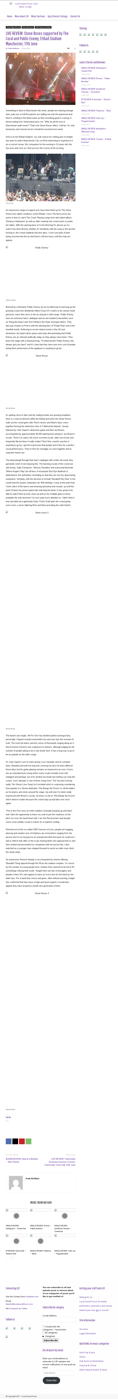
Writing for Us (85, 1297)
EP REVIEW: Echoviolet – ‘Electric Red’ (96, 101)
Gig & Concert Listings (58, 16)
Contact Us (75, 16)
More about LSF (22, 16)
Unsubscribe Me (52, 1326)
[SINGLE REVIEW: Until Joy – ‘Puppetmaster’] (64, 1241)
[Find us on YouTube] (93, 52)
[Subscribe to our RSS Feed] (89, 52)
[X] (15, 1141)
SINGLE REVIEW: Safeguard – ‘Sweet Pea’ (94, 69)
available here (32, 1296)
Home (9, 16)
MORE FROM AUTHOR (41, 1202)
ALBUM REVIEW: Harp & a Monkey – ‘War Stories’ (22, 1160)
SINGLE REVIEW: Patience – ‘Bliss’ (96, 111)
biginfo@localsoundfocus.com (19, 1304)
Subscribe (51, 1380)
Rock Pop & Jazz (27, 27)
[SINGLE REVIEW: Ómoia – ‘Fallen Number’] (40, 1216)
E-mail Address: (50, 1315)
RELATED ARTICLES (17, 1202)
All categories (51, 1332)
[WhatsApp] (28, 1141)
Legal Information (87, 1333)
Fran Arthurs (13, 48)
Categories (50, 1336)
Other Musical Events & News (93, 1369)
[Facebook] (9, 1141)
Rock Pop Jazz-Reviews (43, 27)
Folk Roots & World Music (91, 1361)
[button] (108, 16)
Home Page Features (13, 27)
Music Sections (38, 16)
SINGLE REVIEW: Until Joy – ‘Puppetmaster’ (93, 119)
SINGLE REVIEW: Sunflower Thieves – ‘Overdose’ (62, 1228)
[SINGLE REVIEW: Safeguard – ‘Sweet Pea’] (16, 1216)
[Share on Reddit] (89, 35)
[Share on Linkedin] (98, 35)
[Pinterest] (22, 1141)
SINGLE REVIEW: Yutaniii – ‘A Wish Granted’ (96, 140)
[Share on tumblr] (102, 35)
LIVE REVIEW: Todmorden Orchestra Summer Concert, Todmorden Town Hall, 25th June (59, 1162)
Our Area (83, 1329)
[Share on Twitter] (85, 35)
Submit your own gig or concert (94, 1310)
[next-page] (12, 1258)
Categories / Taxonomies (54, 1329)
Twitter (24, 1308)
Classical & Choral (87, 1365)
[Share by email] (106, 35)
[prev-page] (7, 1258)
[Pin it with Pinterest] (93, 35)
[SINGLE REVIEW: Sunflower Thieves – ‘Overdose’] (64, 1216)
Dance (82, 1356)
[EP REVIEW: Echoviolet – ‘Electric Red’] (16, 1241)
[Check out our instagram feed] (98, 52)
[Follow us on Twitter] (85, 52)
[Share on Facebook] (81, 35)
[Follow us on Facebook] (81, 52)
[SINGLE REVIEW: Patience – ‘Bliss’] (40, 1241)
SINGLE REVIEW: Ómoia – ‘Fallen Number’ (95, 80)
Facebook (13, 1308)
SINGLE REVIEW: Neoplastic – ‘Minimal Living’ (94, 130)
